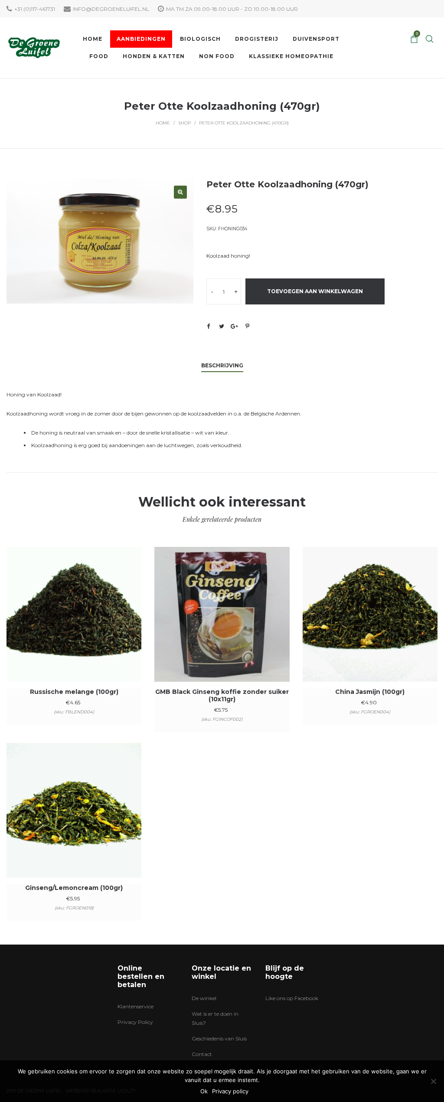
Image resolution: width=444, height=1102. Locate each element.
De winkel (204, 998)
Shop (184, 123)
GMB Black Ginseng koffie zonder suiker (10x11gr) (222, 695)
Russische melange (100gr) (74, 692)
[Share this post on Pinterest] (247, 326)
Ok (204, 1091)
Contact (202, 1054)
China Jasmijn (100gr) (370, 692)
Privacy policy (230, 1091)
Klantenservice (135, 1006)
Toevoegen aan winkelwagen (315, 291)
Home (163, 123)
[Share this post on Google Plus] (234, 326)
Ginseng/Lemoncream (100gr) (74, 888)
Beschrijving (222, 365)
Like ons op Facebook (291, 998)
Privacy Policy (135, 1022)
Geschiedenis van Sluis (219, 1038)
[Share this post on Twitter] (221, 326)
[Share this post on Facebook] (208, 326)
